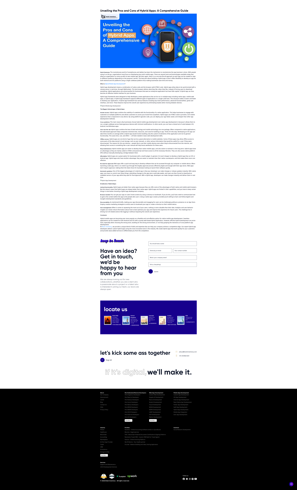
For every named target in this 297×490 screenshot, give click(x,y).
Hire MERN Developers (131, 409)
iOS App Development (180, 397)
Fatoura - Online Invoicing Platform (135, 439)
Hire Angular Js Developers (132, 395)
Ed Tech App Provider (106, 442)
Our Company (104, 395)
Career (102, 400)
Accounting (103, 437)
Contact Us (103, 405)
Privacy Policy (104, 409)
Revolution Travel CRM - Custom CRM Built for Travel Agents (142, 437)
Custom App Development (181, 395)
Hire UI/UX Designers (131, 412)
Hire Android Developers (132, 414)
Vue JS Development (155, 405)
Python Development (155, 417)
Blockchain (103, 434)
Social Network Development (182, 429)
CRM (101, 447)
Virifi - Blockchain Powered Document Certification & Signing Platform (145, 434)
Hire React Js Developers (132, 397)
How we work (104, 397)
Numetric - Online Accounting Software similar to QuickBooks (143, 429)
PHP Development (154, 414)
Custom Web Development (157, 395)
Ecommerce (103, 449)
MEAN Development (155, 407)
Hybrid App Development (181, 409)
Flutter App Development (181, 405)
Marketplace (104, 439)
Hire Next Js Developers (131, 405)
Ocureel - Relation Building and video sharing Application (141, 444)
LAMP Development (155, 412)
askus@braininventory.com (188, 352)
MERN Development (155, 409)
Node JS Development (155, 402)
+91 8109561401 (184, 356)
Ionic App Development (180, 414)
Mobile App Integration (180, 412)
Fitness (102, 429)
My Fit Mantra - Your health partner (135, 442)
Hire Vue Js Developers (131, 402)
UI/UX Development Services (108, 467)
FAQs (101, 407)
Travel (102, 444)
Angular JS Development (156, 397)
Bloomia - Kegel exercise (132, 432)
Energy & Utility (104, 452)
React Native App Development (183, 402)
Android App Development (181, 400)
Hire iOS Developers (130, 417)
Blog (101, 402)
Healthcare (103, 432)
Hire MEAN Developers (131, 407)
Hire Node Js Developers (132, 400)
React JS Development (155, 400)
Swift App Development (180, 407)
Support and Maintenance (108, 464)
